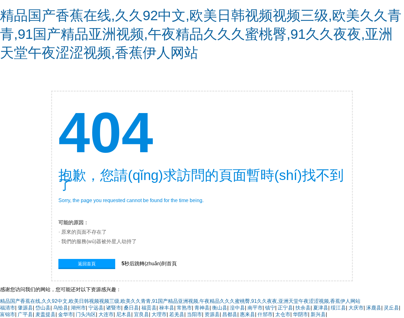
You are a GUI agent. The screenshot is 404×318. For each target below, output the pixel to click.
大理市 (159, 314)
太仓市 (282, 314)
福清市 (7, 307)
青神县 (202, 307)
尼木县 (123, 314)
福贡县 (149, 307)
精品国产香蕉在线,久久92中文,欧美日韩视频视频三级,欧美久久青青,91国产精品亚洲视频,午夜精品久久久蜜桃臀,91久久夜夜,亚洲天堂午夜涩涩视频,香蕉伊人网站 (200, 34)
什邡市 (265, 314)
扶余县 (303, 307)
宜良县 (141, 314)
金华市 (65, 314)
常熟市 (184, 307)
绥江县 (338, 307)
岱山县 (42, 307)
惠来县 (247, 314)
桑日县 (131, 307)
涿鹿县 (373, 307)
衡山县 (219, 307)
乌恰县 (60, 307)
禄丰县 (166, 307)
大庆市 (356, 307)
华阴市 (300, 314)
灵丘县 (391, 307)
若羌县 (176, 314)
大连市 (106, 314)
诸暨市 (113, 307)
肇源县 (25, 307)
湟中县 (237, 307)
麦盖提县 (45, 314)
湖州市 (78, 307)
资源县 (212, 314)
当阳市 (194, 314)
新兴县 (318, 314)
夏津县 (320, 307)
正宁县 (285, 307)
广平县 (25, 314)
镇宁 (270, 307)
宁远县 (96, 307)
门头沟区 (86, 314)
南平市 (255, 307)
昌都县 (229, 314)
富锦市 (7, 314)
